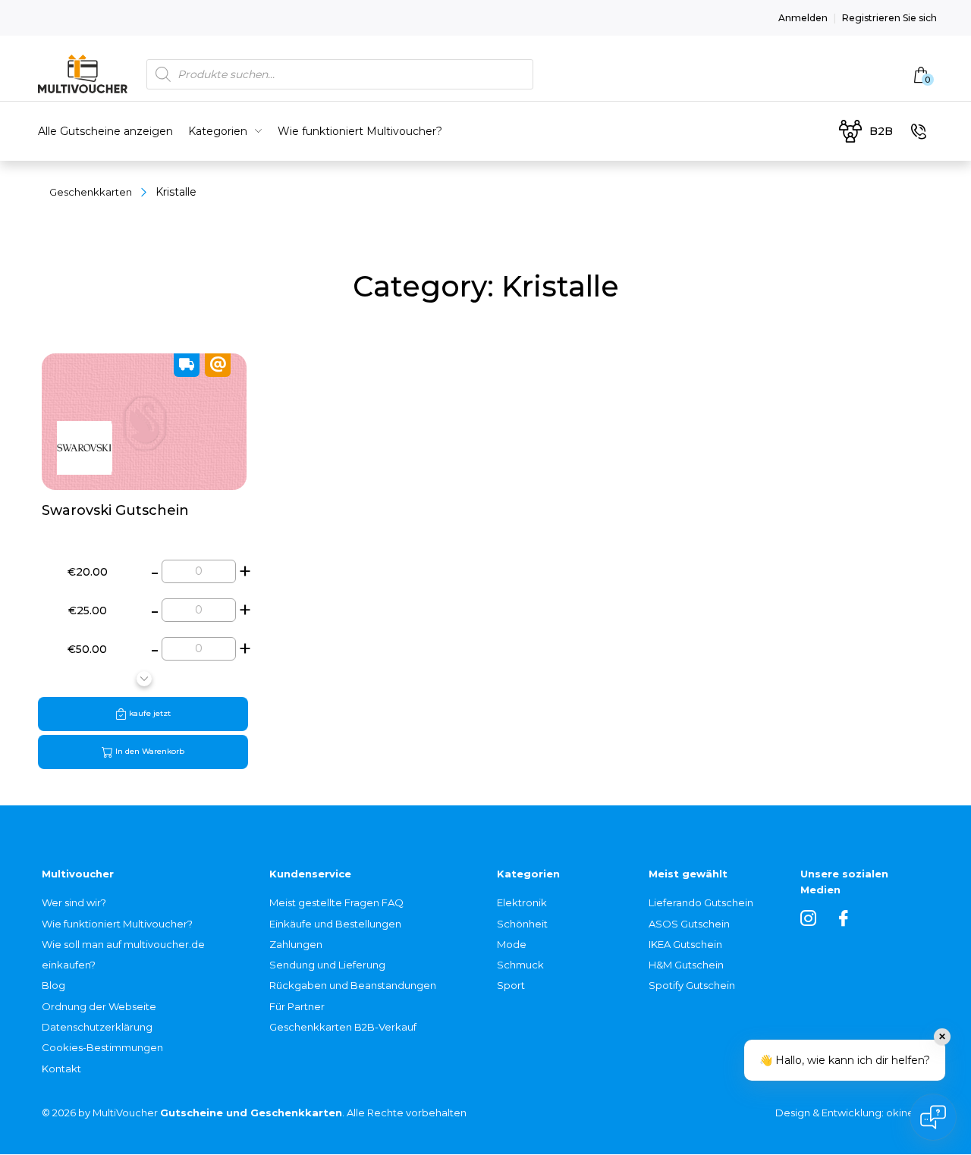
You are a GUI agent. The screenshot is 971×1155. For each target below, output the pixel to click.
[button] (144, 678)
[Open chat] (933, 1117)
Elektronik (522, 902)
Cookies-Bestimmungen (102, 1047)
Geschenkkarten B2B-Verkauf (342, 1027)
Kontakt (61, 1068)
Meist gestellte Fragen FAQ (336, 902)
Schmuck (520, 965)
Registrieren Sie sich (889, 18)
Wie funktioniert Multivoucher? (360, 131)
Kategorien (217, 131)
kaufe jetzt (149, 713)
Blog (53, 985)
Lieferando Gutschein (701, 902)
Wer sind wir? (74, 902)
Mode (511, 944)
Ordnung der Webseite (99, 1006)
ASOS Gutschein (689, 924)
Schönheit (522, 924)
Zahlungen (295, 944)
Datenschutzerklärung (97, 1027)
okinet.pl (907, 1112)
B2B (881, 131)
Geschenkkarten (90, 192)
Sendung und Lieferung (327, 965)
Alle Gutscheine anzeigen (105, 131)
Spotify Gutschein (692, 985)
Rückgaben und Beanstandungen (352, 985)
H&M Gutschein (686, 965)
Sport (511, 985)
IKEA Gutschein (685, 944)
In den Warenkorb (148, 751)
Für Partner (297, 1006)
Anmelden (803, 18)
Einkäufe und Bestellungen (335, 924)
